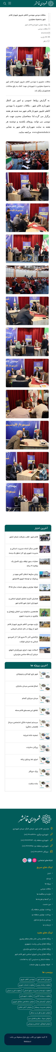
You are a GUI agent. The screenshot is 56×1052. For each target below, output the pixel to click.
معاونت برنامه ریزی (44, 985)
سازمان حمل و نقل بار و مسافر (40, 1012)
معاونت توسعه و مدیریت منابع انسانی (37, 990)
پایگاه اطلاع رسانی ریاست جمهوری (38, 943)
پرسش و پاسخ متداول (42, 919)
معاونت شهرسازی (26, 996)
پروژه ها (48, 883)
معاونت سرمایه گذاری (43, 996)
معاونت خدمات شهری (26, 985)
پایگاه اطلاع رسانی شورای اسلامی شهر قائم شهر (33, 954)
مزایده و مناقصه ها (44, 894)
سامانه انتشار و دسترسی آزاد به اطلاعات (35, 959)
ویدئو (49, 878)
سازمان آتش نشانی (25, 1007)
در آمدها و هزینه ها (43, 899)
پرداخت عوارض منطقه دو (41, 914)
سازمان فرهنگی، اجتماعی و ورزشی (39, 1023)
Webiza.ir (27, 1041)
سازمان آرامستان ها (44, 1001)
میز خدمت (47, 904)
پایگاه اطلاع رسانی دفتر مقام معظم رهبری (35, 938)
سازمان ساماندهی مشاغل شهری (23, 1001)
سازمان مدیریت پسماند (43, 1007)
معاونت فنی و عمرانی (14, 990)
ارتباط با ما (47, 925)
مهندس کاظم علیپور (27, 979)
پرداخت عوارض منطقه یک (41, 909)
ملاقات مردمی (45, 888)
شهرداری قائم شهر (44, 979)
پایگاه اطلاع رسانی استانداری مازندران (37, 949)
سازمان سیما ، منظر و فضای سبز (39, 1018)
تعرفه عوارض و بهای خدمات (39, 964)
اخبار (49, 873)
